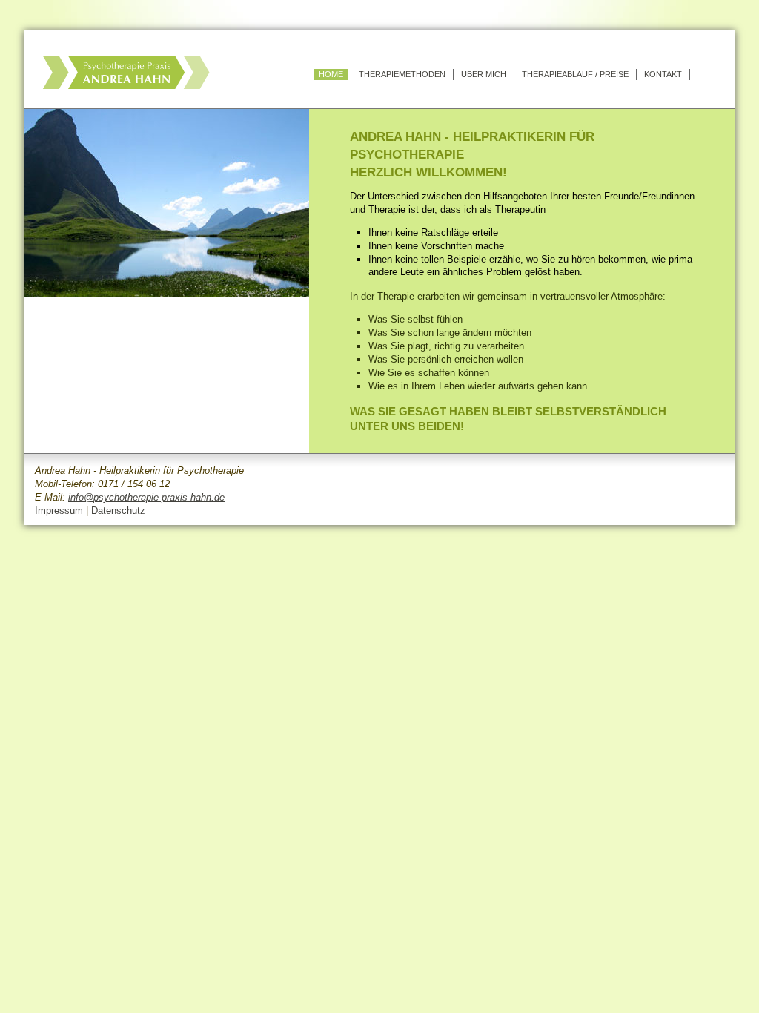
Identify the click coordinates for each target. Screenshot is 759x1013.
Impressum (59, 510)
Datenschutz (118, 510)
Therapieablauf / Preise (575, 74)
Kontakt (663, 74)
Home (331, 74)
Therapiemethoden (402, 74)
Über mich (483, 74)
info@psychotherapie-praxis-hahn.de (146, 497)
